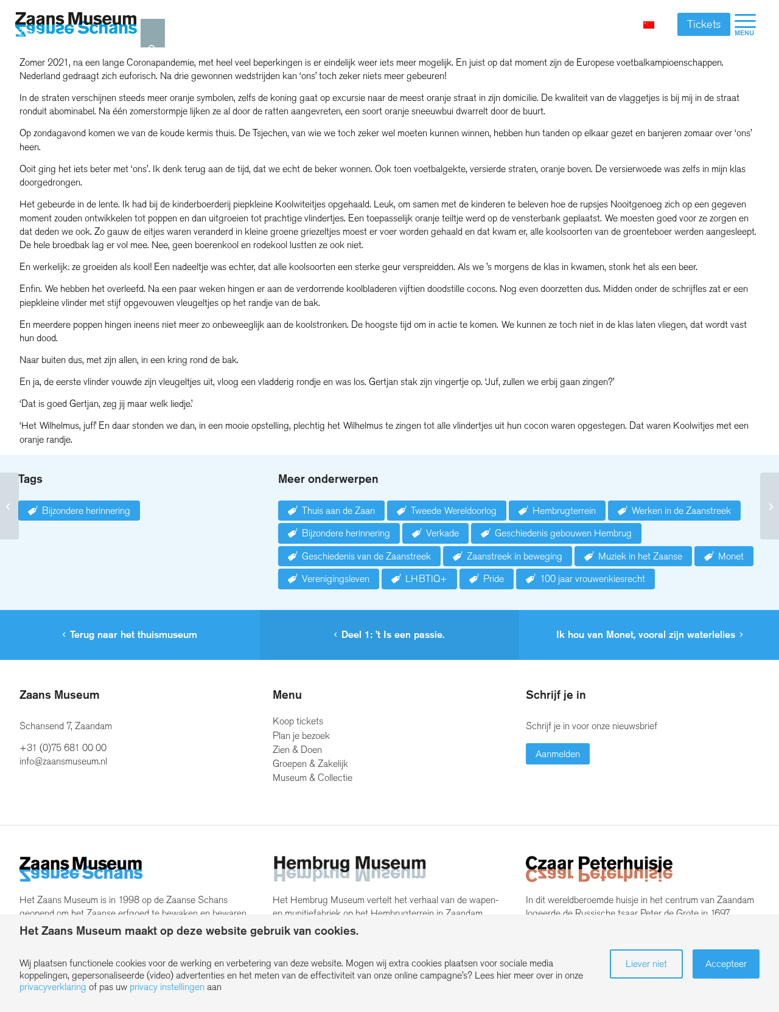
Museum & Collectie (312, 777)
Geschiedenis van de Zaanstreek (366, 556)
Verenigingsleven (335, 578)
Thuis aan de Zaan (338, 510)
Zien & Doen (297, 749)
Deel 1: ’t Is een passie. (392, 634)
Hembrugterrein (564, 510)
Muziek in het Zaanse (640, 556)
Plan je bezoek (301, 735)
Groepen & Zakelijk (310, 763)
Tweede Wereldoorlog (454, 510)
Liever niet (646, 963)
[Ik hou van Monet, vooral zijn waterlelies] (769, 506)
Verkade (442, 533)
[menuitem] (745, 24)
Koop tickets (298, 721)
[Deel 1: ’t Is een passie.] (9, 506)
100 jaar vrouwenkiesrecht (592, 578)
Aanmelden (558, 753)
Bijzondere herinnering (86, 510)
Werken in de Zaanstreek (681, 510)
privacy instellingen (167, 986)
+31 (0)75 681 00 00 (63, 747)
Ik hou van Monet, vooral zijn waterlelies (645, 634)
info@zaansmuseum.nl (63, 761)
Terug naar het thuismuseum (133, 634)
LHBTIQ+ (426, 578)
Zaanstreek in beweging (514, 556)
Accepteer (726, 963)
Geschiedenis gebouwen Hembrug (563, 533)
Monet (731, 556)
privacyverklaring (52, 986)
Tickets (704, 24)
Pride (493, 578)
